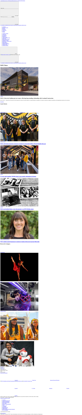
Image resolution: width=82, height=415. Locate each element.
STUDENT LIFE (12, 25)
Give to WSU (18, 0)
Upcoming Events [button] (22, 112)
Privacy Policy (4, 403)
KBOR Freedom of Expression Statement (8, 409)
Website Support (4, 408)
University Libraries (5, 45)
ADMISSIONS (7, 25)
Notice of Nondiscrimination (6, 404)
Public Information (5, 407)
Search (1, 16)
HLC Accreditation (5, 410)
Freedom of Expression (5, 401)
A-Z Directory (4, 35)
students (1, 174)
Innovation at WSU (7, 0)
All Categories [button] (2, 252)
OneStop (23, 0)
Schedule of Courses (5, 40)
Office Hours (4, 38)
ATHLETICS (17, 25)
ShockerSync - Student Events (6, 41)
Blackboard (4, 36)
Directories (14, 0)
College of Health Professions (4, 239)
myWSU (21, 0)
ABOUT (20, 25)
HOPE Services (2, 141)
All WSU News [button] (2, 112)
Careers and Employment (6, 37)
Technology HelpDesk (5, 43)
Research (11, 0)
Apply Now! (4, 34)
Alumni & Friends (3, 398)
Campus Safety (4, 405)
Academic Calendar (5, 33)
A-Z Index (3, 399)
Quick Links (2, 8)
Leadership (2, 0)
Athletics (1, 96)
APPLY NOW (24, 25)
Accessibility (4, 406)
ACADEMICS (2, 25)
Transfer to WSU (4, 44)
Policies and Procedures (5, 39)
